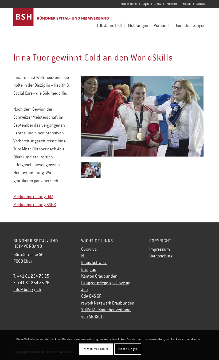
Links (157, 4)
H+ (83, 256)
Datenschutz (161, 256)
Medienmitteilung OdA (33, 196)
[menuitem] (129, 4)
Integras (88, 269)
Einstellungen (127, 349)
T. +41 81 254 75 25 (31, 276)
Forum (187, 4)
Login (145, 4)
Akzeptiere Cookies (96, 349)
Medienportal (129, 4)
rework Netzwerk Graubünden (107, 303)
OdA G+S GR (91, 296)
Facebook (171, 4)
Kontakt (201, 4)
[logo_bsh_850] (61, 23)
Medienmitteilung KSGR (34, 204)
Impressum (159, 249)
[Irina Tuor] (142, 116)
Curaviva (89, 249)
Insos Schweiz (94, 262)
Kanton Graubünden (99, 276)
